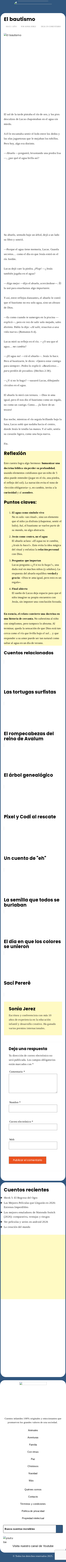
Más (31, 1480)
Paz (33, 1459)
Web (11, 1139)
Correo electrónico (21, 1121)
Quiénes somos (33, 1489)
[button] (33, 1480)
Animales (33, 1430)
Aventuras (33, 1437)
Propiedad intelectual (33, 1518)
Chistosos (33, 1466)
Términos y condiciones (33, 1503)
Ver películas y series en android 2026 (26, 1221)
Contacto (33, 1496)
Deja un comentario (51, 26)
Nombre (15, 1102)
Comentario (17, 1071)
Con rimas (32, 1451)
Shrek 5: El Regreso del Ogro (20, 1197)
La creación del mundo (17, 1226)
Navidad (33, 1473)
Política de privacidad (33, 1511)
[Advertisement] (33, 78)
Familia (33, 1444)
